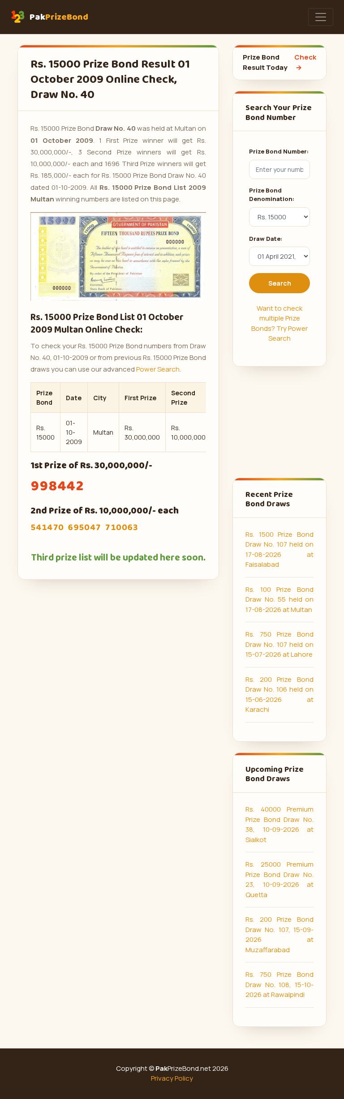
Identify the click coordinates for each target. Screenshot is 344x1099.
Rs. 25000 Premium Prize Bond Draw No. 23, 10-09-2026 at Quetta (279, 879)
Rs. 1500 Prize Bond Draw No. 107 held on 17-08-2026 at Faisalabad (279, 549)
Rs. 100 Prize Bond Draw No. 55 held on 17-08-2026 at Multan (279, 599)
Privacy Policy (172, 1078)
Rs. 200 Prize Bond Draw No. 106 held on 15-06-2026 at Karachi (279, 694)
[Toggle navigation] (320, 17)
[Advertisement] (279, 422)
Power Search (158, 369)
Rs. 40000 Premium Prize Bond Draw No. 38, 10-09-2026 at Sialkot (279, 824)
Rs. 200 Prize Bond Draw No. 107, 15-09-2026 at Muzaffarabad (279, 934)
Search (279, 283)
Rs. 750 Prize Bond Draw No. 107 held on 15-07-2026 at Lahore (279, 644)
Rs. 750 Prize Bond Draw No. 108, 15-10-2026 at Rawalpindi (279, 984)
